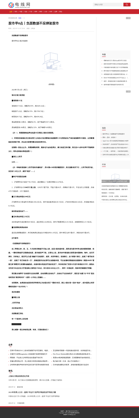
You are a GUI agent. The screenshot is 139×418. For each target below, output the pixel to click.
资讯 (15, 11)
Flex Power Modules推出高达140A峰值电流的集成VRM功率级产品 (73, 354)
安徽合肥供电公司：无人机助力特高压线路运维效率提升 (30, 361)
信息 (25, 11)
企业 (45, 11)
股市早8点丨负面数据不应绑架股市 (114, 134)
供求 (50, 11)
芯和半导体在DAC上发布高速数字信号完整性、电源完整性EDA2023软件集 (30, 350)
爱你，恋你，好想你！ (110, 137)
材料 (35, 11)
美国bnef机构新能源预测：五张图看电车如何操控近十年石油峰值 (73, 357)
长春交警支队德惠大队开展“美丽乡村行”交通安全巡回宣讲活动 (117, 148)
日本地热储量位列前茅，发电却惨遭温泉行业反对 (71, 365)
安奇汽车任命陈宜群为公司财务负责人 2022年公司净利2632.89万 (117, 154)
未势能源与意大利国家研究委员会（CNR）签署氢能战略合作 (116, 74)
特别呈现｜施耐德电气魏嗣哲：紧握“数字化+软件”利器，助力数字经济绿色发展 (116, 189)
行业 (30, 11)
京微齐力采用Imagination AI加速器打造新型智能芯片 (28, 354)
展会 (60, 11)
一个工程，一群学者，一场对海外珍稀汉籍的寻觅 (117, 151)
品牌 (55, 11)
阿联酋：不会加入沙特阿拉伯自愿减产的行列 (26, 357)
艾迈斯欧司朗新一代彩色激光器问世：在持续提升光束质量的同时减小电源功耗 (73, 350)
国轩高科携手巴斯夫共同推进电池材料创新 (116, 64)
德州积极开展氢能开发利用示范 (113, 84)
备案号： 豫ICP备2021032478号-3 (69, 411)
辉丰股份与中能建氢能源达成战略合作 (115, 71)
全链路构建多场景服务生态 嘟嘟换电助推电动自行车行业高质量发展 (116, 186)
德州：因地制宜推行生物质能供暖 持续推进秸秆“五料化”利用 (116, 81)
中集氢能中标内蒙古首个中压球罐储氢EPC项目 (116, 67)
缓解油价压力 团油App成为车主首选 (114, 60)
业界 (10, 11)
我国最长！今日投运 (108, 193)
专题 (20, 11)
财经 (40, 11)
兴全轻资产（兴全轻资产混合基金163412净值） (117, 144)
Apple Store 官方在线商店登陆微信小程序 (115, 141)
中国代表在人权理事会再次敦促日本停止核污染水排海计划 (116, 200)
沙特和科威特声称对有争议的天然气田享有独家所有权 (29, 365)
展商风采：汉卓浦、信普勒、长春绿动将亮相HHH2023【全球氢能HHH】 (116, 196)
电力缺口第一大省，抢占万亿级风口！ (67, 361)
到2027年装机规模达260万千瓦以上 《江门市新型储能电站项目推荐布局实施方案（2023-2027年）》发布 (116, 78)
